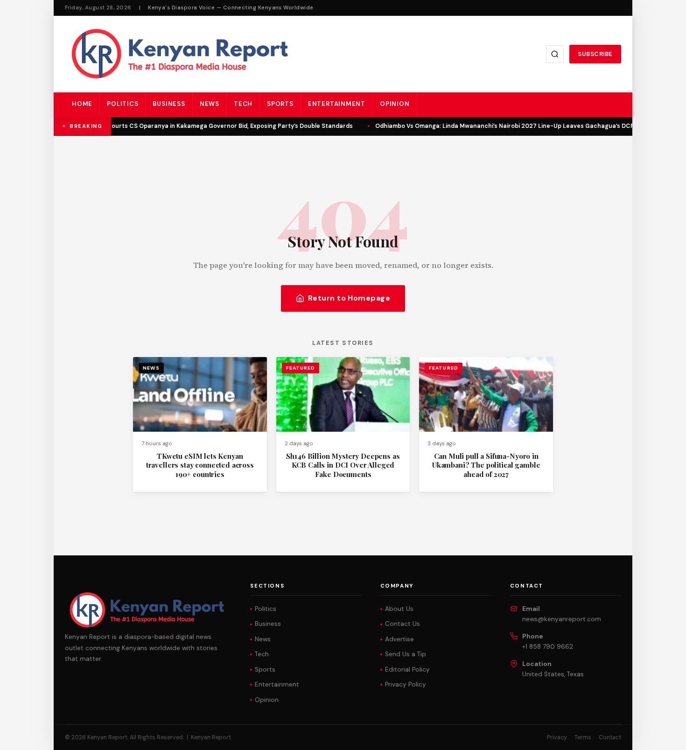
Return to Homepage (349, 298)
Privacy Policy (405, 684)
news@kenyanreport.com (561, 619)
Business (169, 104)
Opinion (395, 104)
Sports (280, 104)
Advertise (399, 639)
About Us (399, 609)
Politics (122, 104)
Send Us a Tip (405, 654)
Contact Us (402, 624)
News (209, 104)
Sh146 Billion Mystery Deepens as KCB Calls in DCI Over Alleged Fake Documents (342, 465)
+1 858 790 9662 (547, 647)
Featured (300, 368)
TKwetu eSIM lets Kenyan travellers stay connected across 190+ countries (200, 465)
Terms (582, 737)
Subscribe (595, 54)
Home (82, 104)
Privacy (557, 737)
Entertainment (336, 104)
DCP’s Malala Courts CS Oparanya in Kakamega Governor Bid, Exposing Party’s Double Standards (207, 126)
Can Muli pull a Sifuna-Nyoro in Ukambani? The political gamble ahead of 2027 (486, 465)
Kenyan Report (211, 737)
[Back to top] (662, 736)
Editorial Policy (407, 669)
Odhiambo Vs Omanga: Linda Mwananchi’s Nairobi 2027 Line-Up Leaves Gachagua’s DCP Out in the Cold (524, 126)
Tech (243, 104)
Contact (610, 737)
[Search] (555, 54)
